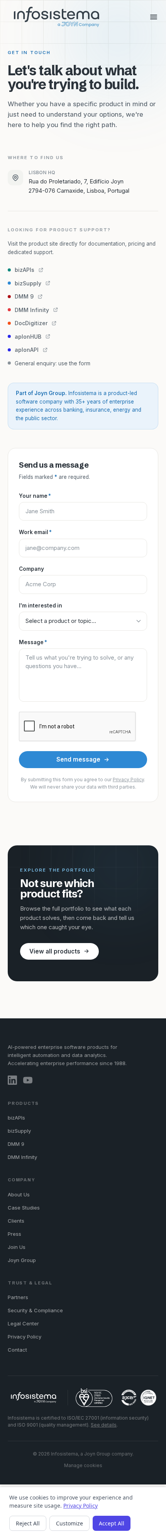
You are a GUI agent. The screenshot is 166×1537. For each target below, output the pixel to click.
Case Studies (24, 1207)
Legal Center (23, 1323)
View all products (54, 951)
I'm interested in (40, 605)
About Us (19, 1194)
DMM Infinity (22, 1157)
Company (31, 569)
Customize (69, 1523)
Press (14, 1234)
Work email (35, 532)
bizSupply (19, 1131)
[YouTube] (27, 1080)
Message (33, 642)
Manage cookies (83, 1465)
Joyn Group (22, 1260)
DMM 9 (16, 1144)
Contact (17, 1350)
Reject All (28, 1523)
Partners (18, 1297)
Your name (35, 496)
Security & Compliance (35, 1310)
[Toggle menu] (153, 17)
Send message (78, 759)
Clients (16, 1221)
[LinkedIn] (12, 1080)
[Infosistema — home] (57, 17)
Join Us (16, 1247)
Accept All (111, 1523)
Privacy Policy (128, 779)
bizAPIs (16, 1118)
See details (104, 1425)
